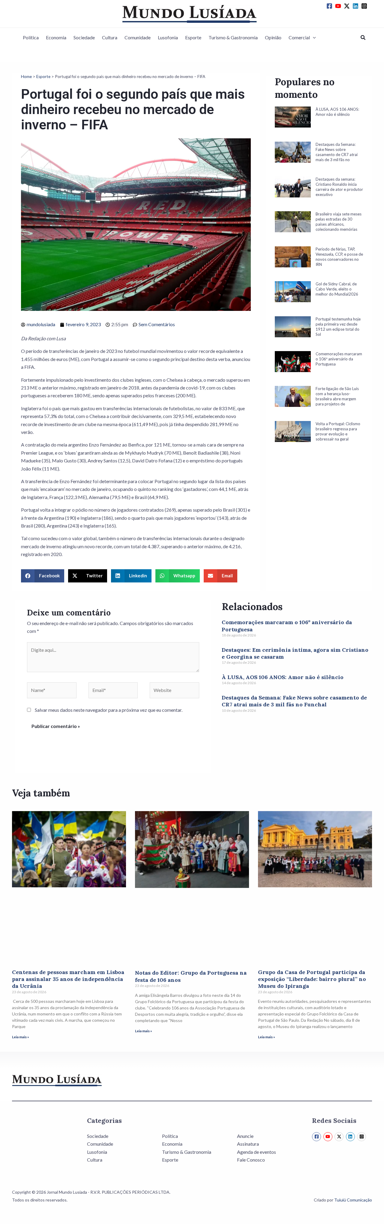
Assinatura (248, 1144)
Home (26, 76)
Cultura (109, 37)
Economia (56, 37)
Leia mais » (20, 1037)
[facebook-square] (330, 6)
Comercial (299, 37)
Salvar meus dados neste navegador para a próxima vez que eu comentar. (108, 710)
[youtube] (339, 6)
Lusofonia (168, 37)
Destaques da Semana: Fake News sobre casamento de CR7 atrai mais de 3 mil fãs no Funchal (294, 701)
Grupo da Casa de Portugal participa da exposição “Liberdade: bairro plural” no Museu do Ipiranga (312, 979)
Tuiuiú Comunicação (353, 1199)
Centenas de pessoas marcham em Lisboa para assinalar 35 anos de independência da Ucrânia (68, 979)
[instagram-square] (365, 6)
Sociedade (84, 37)
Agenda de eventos (256, 1152)
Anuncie (245, 1136)
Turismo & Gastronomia (233, 37)
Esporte (193, 37)
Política (31, 37)
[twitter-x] (348, 6)
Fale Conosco (251, 1159)
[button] (313, 37)
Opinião (273, 37)
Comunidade (137, 37)
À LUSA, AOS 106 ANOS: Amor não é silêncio (283, 677)
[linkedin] (356, 6)
